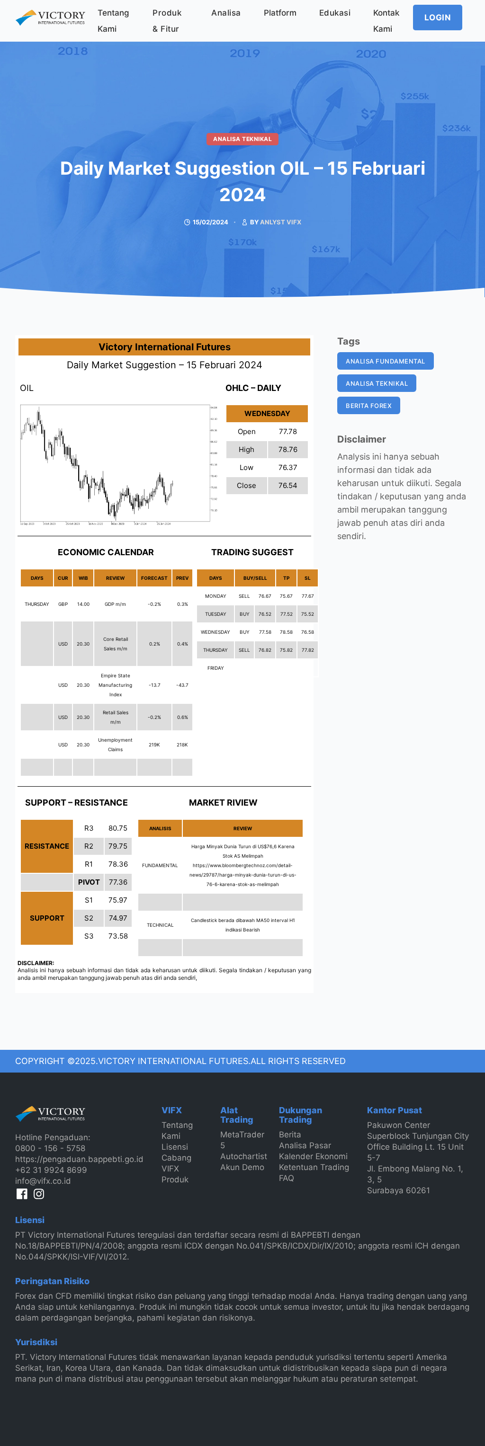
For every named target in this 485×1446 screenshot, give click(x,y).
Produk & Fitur (167, 21)
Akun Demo (242, 1167)
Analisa (226, 13)
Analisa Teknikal (242, 138)
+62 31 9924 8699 (51, 1170)
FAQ (286, 1178)
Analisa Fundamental (385, 361)
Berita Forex (369, 405)
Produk (175, 1179)
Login (437, 17)
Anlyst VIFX (280, 222)
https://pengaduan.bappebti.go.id (79, 1159)
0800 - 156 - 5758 (50, 1148)
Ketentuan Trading (314, 1167)
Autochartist (243, 1156)
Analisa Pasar (305, 1145)
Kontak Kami (386, 21)
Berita (290, 1134)
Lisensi (175, 1147)
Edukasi (335, 13)
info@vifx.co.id (43, 1181)
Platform (280, 13)
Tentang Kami (113, 21)
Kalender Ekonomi (313, 1156)
